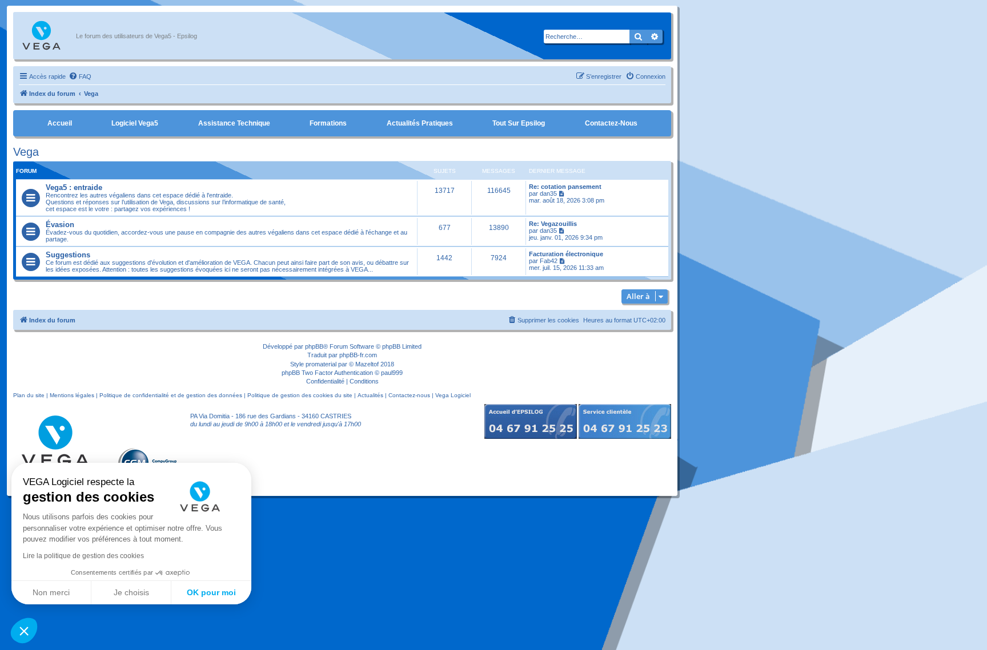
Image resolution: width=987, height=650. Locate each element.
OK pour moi (211, 592)
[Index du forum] (47, 36)
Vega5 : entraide (74, 187)
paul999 (392, 372)
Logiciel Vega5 (134, 123)
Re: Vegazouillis (553, 223)
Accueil (59, 123)
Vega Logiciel (453, 395)
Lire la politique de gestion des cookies (83, 556)
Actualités (370, 395)
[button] (24, 630)
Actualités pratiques (420, 123)
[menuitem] (80, 76)
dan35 (548, 193)
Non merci (51, 592)
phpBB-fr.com (358, 355)
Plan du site (29, 395)
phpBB (314, 346)
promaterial (321, 364)
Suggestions (68, 255)
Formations (328, 123)
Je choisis (131, 592)
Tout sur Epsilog (518, 123)
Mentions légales (72, 395)
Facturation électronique (566, 254)
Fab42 (548, 260)
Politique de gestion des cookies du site (299, 395)
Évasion (60, 224)
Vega (26, 152)
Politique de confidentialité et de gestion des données (170, 395)
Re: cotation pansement (565, 186)
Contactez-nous (611, 123)
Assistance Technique (234, 123)
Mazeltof (367, 364)
